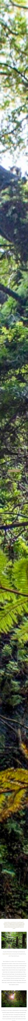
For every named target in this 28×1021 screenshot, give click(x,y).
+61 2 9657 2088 (14, 3)
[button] (27, 3)
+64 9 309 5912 (22, 3)
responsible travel (6, 953)
